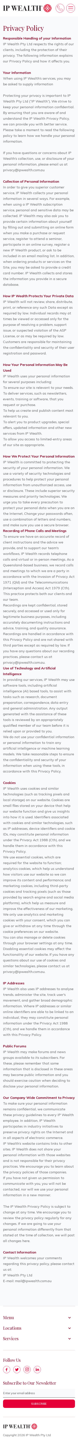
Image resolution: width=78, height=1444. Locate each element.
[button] (70, 8)
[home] (27, 8)
